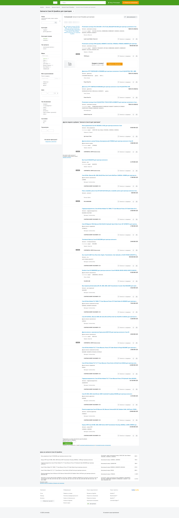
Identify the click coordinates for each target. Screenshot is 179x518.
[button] (133, 39)
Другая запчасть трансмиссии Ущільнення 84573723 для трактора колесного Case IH (105, 332)
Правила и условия (67, 493)
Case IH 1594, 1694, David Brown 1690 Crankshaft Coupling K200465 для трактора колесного (107, 394)
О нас (41, 493)
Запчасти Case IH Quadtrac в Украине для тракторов (52, 483)
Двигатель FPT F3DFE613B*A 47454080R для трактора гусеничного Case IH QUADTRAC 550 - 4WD (109, 71)
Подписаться (68, 443)
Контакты (42, 498)
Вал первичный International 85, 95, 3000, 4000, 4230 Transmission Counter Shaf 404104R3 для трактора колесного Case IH (115, 285)
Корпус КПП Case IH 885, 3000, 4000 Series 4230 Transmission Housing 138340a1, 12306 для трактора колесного (67, 459)
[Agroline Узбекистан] (45, 2)
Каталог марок (66, 502)
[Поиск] (61, 2)
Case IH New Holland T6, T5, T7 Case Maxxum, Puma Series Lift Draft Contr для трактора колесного (63, 470)
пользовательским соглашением (103, 445)
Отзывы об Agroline (67, 500)
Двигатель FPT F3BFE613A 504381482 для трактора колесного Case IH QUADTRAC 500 (106, 86)
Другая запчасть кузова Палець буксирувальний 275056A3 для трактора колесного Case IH (107, 141)
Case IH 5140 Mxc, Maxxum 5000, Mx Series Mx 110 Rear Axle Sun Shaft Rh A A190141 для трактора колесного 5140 (113, 316)
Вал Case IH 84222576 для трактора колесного (95, 160)
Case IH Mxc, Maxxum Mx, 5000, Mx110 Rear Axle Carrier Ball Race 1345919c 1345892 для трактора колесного (111, 175)
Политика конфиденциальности (70, 495)
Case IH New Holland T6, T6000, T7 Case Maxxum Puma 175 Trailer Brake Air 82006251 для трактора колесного (111, 301)
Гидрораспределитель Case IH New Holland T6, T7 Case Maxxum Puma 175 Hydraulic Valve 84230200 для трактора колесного (67, 463)
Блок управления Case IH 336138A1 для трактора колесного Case (56, 456)
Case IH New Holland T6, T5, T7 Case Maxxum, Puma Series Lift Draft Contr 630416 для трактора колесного (110, 363)
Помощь (42, 495)
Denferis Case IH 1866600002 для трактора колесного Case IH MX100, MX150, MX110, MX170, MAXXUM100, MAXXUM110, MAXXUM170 (118, 270)
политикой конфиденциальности (87, 445)
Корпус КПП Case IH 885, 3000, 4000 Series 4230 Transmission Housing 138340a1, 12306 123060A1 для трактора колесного (115, 424)
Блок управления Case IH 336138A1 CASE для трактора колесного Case (102, 125)
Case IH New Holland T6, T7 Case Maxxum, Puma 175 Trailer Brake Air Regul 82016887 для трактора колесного (111, 347)
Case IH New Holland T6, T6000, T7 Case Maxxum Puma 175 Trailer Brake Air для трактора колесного (64, 467)
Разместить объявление (115, 64)
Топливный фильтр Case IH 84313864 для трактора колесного (99, 239)
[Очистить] (59, 21)
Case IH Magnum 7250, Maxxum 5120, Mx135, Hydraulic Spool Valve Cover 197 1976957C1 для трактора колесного (112, 224)
